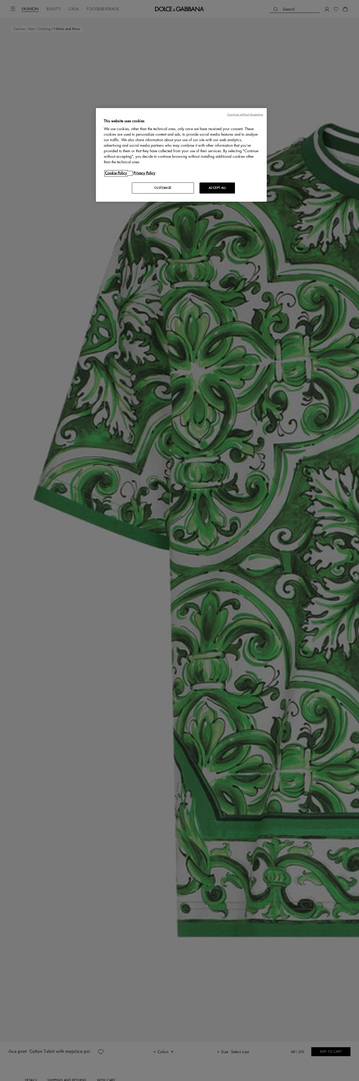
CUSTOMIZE (163, 188)
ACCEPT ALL (217, 188)
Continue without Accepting (245, 114)
